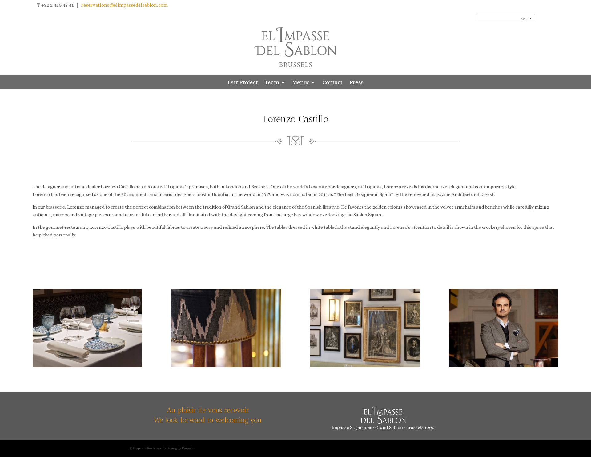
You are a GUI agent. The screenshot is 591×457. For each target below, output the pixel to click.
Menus (300, 82)
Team (272, 82)
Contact (332, 82)
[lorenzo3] (365, 365)
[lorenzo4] (504, 365)
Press (356, 82)
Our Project (243, 82)
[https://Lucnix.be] (88, 365)
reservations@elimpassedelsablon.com (124, 5)
